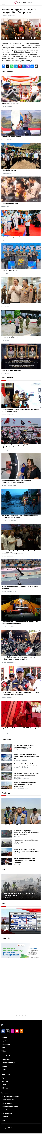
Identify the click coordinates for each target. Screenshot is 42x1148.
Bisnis (3, 1069)
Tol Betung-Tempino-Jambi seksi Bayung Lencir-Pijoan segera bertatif (26, 775)
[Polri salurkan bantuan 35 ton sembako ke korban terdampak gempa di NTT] (21, 643)
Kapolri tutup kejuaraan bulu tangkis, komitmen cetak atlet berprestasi (20, 236)
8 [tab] (28, 936)
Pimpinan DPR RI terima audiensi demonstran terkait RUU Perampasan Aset (19, 552)
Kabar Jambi (5, 1059)
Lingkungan (5, 1074)
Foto (3, 869)
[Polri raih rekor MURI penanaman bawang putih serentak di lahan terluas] (21, 122)
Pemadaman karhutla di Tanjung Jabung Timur (19, 894)
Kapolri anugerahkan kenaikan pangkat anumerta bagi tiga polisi (17, 369)
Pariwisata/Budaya (8, 1063)
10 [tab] (34, 936)
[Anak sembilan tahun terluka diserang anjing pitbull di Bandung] (6, 767)
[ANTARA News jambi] (23, 2)
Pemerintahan (6, 1056)
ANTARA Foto (6, 1113)
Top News (5, 793)
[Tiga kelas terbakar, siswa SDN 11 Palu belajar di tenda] (21, 714)
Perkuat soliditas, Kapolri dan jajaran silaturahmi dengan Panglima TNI (20, 336)
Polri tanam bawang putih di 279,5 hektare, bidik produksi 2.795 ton (20, 169)
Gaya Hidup (5, 1078)
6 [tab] (22, 936)
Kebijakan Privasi (7, 1100)
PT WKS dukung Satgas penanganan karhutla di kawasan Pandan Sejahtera (26, 833)
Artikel (3, 1085)
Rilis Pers (4, 1088)
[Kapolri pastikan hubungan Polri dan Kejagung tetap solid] (21, 289)
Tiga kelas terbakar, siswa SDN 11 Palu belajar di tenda (20, 729)
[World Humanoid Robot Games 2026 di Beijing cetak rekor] (21, 572)
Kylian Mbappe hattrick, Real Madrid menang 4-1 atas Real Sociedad (24, 861)
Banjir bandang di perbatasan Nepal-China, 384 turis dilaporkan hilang (26, 757)
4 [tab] (24, 901)
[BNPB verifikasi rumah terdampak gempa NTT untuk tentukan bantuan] (21, 607)
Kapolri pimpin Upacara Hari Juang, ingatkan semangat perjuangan (19, 102)
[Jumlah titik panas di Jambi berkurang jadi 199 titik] (6, 748)
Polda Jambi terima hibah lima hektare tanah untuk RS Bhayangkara (25, 784)
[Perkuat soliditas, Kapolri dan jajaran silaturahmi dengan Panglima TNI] (21, 323)
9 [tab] (31, 936)
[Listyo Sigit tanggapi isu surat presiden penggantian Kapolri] (21, 189)
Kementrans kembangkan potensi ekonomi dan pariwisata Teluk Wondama (20, 693)
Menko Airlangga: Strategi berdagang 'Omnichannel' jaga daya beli (16, 481)
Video (3, 904)
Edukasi (4, 1066)
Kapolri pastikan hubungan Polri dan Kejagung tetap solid (19, 303)
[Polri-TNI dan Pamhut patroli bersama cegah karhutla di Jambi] (6, 852)
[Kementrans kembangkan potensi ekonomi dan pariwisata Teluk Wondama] (21, 678)
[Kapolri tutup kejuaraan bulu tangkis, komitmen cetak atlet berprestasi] (21, 223)
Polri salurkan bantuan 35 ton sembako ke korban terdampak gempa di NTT (18, 658)
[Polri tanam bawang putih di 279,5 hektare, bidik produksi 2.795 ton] (21, 156)
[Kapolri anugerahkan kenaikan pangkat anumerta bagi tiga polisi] (21, 356)
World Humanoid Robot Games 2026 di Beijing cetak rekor (19, 587)
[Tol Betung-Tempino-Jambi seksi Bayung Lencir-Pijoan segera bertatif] (6, 776)
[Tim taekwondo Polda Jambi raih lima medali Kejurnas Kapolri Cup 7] (21, 256)
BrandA (4, 1110)
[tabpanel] (21, 887)
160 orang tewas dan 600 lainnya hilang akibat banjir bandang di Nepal (19, 516)
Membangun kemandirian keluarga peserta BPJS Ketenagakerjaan (20, 1008)
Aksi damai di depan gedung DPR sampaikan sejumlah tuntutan (19, 446)
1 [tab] (15, 901)
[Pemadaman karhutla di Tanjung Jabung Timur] (6, 843)
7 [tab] (25, 936)
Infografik (5, 938)
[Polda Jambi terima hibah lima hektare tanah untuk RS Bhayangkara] (6, 785)
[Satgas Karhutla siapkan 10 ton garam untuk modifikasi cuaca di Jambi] (21, 811)
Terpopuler (6, 739)
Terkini (4, 1037)
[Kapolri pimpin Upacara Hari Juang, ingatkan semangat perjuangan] (21, 89)
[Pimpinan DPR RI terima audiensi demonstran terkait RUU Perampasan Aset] (21, 537)
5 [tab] (27, 901)
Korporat (4, 1117)
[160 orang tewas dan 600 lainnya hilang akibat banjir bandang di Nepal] (21, 501)
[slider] (10, 38)
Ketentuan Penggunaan (10, 1096)
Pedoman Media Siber (9, 1106)
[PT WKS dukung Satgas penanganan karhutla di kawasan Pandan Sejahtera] (6, 833)
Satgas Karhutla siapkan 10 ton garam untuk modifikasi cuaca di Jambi (19, 824)
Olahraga (4, 1081)
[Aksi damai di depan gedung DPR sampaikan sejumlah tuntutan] (21, 431)
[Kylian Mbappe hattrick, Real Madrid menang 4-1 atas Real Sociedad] (6, 861)
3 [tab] (21, 901)
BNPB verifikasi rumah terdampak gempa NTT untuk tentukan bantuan (19, 623)
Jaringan (4, 1093)
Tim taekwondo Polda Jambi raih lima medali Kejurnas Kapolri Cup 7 (19, 269)
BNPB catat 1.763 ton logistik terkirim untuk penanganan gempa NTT (20, 928)
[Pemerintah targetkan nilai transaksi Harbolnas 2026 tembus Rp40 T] (21, 395)
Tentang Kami (6, 1103)
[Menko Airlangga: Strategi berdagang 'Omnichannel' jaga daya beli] (21, 466)
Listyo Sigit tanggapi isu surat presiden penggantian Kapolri (16, 202)
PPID (3, 1120)
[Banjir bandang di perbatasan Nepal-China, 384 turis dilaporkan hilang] (6, 757)
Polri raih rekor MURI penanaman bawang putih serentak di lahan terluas (20, 136)
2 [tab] (18, 901)
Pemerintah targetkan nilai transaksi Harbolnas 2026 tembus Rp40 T (20, 410)
